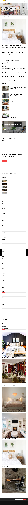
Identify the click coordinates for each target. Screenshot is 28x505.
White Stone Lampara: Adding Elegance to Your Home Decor (9, 438)
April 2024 (3, 244)
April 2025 (3, 225)
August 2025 (3, 218)
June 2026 (3, 201)
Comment (3, 140)
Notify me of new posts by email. (6, 158)
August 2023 (3, 258)
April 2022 (3, 282)
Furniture (11, 113)
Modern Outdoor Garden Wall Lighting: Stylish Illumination (9, 173)
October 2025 (3, 215)
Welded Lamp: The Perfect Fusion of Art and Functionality (8, 494)
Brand (2, 297)
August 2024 (3, 239)
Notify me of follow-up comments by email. (8, 156)
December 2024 (3, 232)
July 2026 (3, 199)
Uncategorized (3, 314)
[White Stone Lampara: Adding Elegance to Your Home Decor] (14, 425)
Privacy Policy (3, 321)
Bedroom (3, 295)
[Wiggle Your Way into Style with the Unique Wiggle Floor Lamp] (14, 371)
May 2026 (3, 203)
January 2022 (3, 287)
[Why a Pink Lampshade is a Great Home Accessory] (14, 399)
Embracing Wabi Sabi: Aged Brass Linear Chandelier (8, 168)
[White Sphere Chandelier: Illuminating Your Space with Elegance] (14, 452)
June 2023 (3, 261)
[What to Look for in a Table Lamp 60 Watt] (14, 480)
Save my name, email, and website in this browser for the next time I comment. (12, 154)
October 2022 (3, 275)
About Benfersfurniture (4, 319)
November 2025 (3, 213)
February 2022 (3, 285)
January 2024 (3, 249)
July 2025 (3, 220)
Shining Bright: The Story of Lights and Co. (17, 101)
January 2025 (3, 230)
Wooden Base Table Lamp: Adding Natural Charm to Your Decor (9, 357)
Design (2, 302)
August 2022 (3, 278)
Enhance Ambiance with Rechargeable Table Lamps (8, 171)
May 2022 (3, 280)
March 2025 (3, 227)
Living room (3, 307)
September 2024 (4, 237)
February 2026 (3, 208)
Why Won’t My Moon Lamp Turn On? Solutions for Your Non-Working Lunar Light (11, 385)
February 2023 (3, 268)
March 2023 (3, 266)
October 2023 (3, 254)
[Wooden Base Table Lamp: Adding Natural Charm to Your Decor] (14, 344)
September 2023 (4, 256)
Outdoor (3, 309)
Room (2, 311)
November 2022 (3, 273)
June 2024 (3, 242)
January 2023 (3, 270)
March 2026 (3, 206)
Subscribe (3, 326)
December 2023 (3, 251)
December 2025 (3, 211)
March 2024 (3, 246)
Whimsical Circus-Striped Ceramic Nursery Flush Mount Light (9, 466)
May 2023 (3, 263)
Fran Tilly (11, 110)
